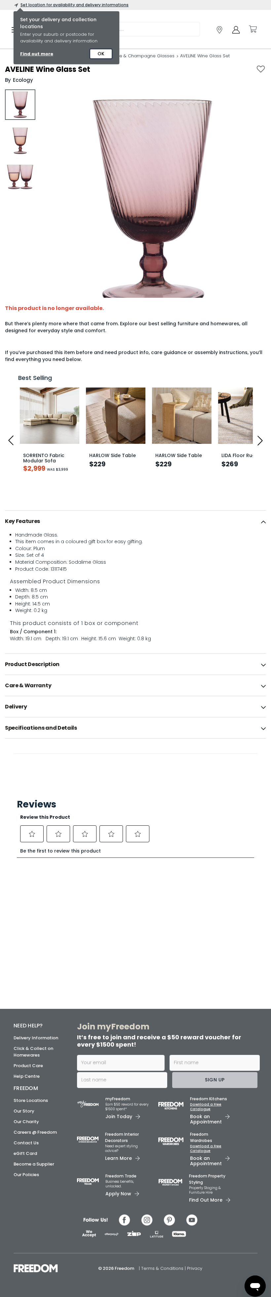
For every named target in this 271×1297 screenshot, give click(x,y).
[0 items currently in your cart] (252, 29)
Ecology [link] (23, 80)
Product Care (28, 1066)
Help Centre (27, 1076)
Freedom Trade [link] (120, 1176)
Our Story (24, 1111)
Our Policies (26, 1174)
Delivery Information (36, 1038)
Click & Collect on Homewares (33, 1051)
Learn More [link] (118, 1158)
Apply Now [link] (118, 1193)
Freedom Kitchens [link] (208, 1099)
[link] (219, 30)
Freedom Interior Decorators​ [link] (122, 1137)
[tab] (135, 521)
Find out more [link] (36, 54)
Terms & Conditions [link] (163, 1268)
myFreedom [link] (117, 1099)
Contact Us (26, 1143)
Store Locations (31, 1100)
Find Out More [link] (205, 1200)
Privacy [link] (194, 1268)
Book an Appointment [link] (206, 1119)
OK (100, 53)
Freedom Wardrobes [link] (201, 1137)
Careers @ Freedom (35, 1132)
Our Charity (26, 1121)
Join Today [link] (118, 1116)
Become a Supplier (34, 1164)
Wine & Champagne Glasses (143, 56)
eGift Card (25, 1153)
